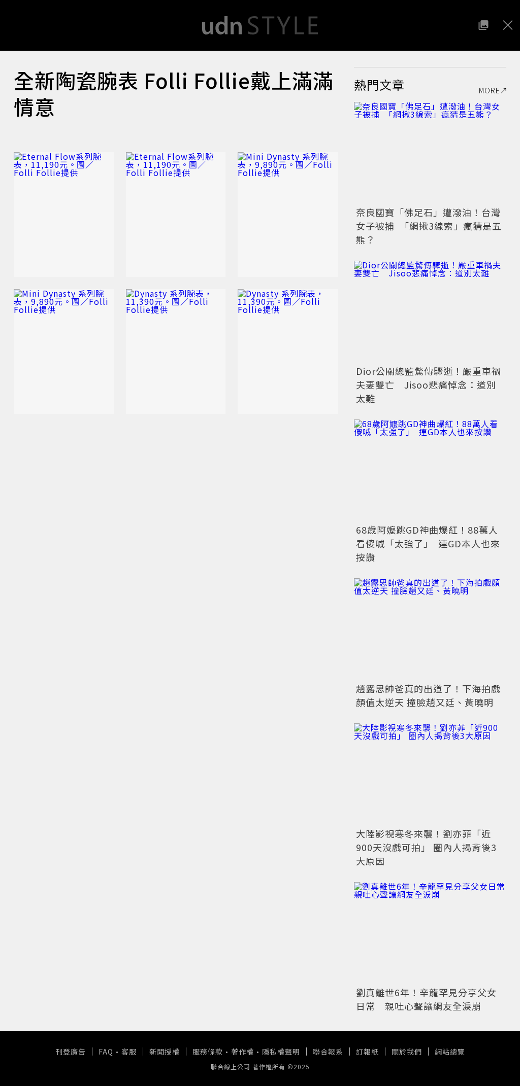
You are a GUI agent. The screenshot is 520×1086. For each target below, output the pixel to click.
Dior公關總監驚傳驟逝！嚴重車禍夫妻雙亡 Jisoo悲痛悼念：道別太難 (428, 384)
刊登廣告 (70, 1051)
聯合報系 (328, 1051)
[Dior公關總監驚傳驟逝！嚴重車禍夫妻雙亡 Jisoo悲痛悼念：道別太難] (430, 311)
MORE (489, 90)
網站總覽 (450, 1051)
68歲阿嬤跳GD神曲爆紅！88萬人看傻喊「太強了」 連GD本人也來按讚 (428, 543)
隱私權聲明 (281, 1051)
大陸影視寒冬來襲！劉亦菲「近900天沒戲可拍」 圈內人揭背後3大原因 (426, 847)
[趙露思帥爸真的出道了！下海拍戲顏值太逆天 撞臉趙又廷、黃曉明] (430, 629)
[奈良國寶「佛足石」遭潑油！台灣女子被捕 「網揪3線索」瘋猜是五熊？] (430, 152)
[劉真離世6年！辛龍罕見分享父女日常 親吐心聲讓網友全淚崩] (430, 933)
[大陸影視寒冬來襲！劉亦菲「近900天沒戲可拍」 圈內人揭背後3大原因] (430, 774)
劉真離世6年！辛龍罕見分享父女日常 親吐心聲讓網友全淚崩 (426, 999)
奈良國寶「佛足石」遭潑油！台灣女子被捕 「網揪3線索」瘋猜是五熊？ (429, 225)
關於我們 (407, 1051)
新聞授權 (164, 1051)
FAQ (106, 1051)
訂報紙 (367, 1051)
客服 (129, 1051)
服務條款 (207, 1051)
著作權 (242, 1051)
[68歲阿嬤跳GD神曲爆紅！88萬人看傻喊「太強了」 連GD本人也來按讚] (430, 470)
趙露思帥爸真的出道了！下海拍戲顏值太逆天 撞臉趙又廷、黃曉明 (428, 695)
